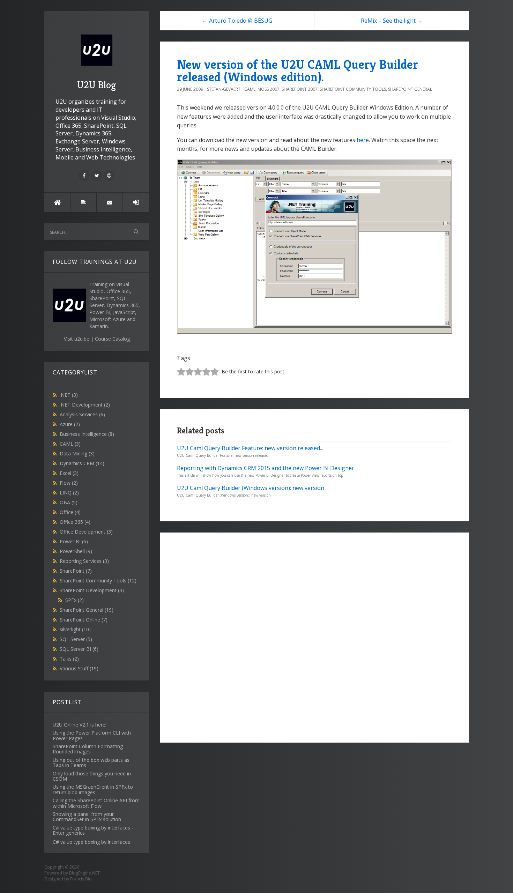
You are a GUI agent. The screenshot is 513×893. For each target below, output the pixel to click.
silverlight (75, 629)
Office (70, 512)
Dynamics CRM (82, 463)
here (363, 140)
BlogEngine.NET (84, 873)
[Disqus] (314, 636)
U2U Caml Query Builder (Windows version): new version (250, 488)
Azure (70, 424)
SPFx (74, 600)
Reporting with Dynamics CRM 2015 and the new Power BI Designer (265, 468)
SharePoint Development (92, 590)
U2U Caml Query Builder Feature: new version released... (250, 448)
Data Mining (77, 453)
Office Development (86, 531)
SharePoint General (86, 610)
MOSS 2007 (269, 89)
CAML (70, 443)
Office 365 (75, 522)
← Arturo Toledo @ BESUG (237, 20)
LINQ (69, 492)
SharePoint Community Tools (98, 580)
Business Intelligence (87, 434)
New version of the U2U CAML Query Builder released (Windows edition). (297, 71)
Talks (69, 658)
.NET (69, 395)
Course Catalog (112, 338)
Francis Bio (81, 879)
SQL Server (76, 639)
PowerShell (76, 551)
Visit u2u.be (76, 338)
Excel (69, 473)
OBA (68, 502)
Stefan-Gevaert (223, 89)
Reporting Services (84, 561)
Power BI (74, 541)
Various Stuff (79, 668)
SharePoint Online (83, 619)
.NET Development (85, 404)
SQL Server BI (79, 649)
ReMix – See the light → (392, 20)
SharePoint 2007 (300, 89)
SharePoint (76, 570)
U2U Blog (96, 85)
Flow (69, 482)
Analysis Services (82, 414)
